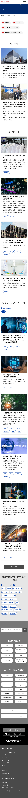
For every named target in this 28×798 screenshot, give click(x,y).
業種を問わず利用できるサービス (13, 32)
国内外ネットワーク (7, 787)
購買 (17, 602)
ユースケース (19, 22)
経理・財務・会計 (7, 610)
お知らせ (4, 770)
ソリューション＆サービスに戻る (14, 716)
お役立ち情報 (5, 763)
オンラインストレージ (8, 595)
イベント (4, 768)
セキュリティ (17, 588)
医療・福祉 (7, 660)
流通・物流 (20, 645)
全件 (3, 312)
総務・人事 (13, 606)
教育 (21, 655)
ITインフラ (5, 592)
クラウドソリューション (9, 599)
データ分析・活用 (16, 592)
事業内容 (4, 785)
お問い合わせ (5, 773)
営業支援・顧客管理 (7, 602)
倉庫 (19, 431)
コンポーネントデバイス (8, 755)
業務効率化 (13, 613)
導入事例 (7, 22)
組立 (5, 346)
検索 (25, 629)
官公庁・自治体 (7, 655)
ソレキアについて (7, 779)
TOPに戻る (14, 710)
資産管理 (17, 610)
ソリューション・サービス (11, 27)
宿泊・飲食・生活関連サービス (21, 650)
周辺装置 (4, 606)
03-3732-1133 (15, 733)
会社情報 (4, 782)
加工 (11, 346)
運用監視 (4, 613)
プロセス (18, 346)
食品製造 (6, 350)
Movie (3, 765)
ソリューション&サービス (8, 752)
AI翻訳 (9, 588)
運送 (13, 431)
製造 (7, 645)
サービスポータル (7, 749)
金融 (7, 650)
